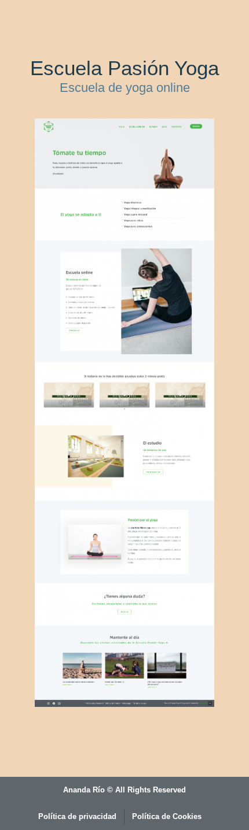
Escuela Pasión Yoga (124, 68)
